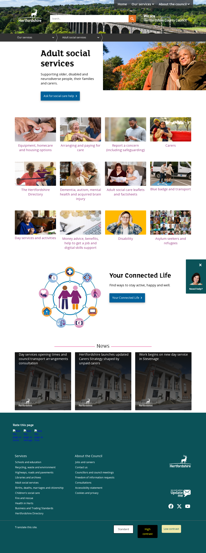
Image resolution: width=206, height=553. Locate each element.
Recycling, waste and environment (35, 467)
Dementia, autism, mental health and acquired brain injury (80, 194)
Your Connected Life (125, 298)
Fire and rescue (24, 498)
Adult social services (74, 37)
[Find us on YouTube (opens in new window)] (187, 506)
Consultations (83, 482)
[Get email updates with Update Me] (180, 493)
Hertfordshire (30, 15)
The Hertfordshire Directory (35, 191)
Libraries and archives (28, 477)
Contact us (81, 467)
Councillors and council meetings (94, 472)
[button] (132, 18)
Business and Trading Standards (34, 508)
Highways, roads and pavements (34, 472)
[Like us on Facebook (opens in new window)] (170, 506)
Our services (141, 4)
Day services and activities (35, 238)
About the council (173, 4)
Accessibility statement (88, 488)
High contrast (148, 531)
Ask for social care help (59, 96)
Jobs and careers (85, 462)
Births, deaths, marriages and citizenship (39, 488)
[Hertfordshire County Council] (165, 15)
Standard (123, 529)
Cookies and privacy (86, 493)
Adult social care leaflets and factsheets (126, 191)
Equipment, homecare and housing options (35, 147)
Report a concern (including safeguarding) (125, 147)
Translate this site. (26, 527)
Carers (170, 145)
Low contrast (171, 529)
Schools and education (28, 462)
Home (122, 4)
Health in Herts (24, 503)
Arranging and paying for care (80, 147)
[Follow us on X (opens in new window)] (179, 506)
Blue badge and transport (170, 189)
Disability (125, 238)
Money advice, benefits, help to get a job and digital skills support (80, 243)
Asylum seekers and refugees (170, 240)
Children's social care (27, 493)
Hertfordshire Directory (29, 513)
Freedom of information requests (94, 477)
